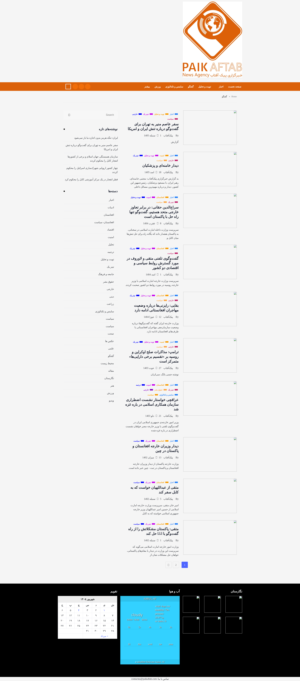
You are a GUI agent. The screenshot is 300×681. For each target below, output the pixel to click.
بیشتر (147, 86)
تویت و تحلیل (204, 86)
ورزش (158, 86)
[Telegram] (75, 86)
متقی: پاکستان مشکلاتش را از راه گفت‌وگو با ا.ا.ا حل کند (153, 531)
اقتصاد (110, 229)
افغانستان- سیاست (104, 222)
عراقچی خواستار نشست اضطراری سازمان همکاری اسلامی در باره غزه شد (152, 404)
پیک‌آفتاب (168, 135)
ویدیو (111, 400)
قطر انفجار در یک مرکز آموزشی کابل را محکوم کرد (91, 179)
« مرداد (104, 636)
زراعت (110, 304)
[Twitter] (81, 86)
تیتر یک (110, 267)
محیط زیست (107, 363)
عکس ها (109, 341)
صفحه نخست (234, 86)
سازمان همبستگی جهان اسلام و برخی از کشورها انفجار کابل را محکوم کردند (93, 158)
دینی (111, 296)
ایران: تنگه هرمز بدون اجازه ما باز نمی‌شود (96, 138)
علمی (111, 348)
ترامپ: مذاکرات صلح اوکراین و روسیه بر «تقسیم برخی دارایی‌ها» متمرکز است (154, 356)
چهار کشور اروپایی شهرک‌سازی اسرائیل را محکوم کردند (92, 170)
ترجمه (111, 252)
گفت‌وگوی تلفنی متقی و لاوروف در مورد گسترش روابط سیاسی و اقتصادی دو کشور (153, 263)
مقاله (111, 371)
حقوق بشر (108, 281)
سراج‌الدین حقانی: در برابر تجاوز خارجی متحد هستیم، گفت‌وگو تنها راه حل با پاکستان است (154, 212)
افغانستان (109, 214)
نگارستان (109, 378)
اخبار (221, 86)
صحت (111, 333)
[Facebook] (87, 86)
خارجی (110, 289)
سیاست (110, 318)
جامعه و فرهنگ (106, 274)
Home (234, 96)
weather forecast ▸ (150, 661)
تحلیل (111, 244)
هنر (112, 385)
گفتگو (191, 86)
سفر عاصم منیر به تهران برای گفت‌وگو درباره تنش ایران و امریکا (92, 147)
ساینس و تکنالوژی (174, 86)
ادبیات (111, 207)
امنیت (111, 237)
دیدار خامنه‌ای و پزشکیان (160, 165)
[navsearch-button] (68, 86)
